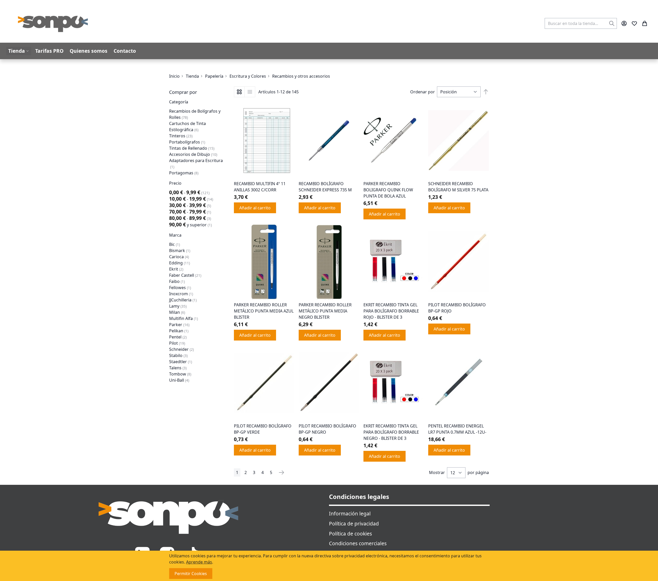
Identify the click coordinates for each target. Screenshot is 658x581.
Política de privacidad (354, 523)
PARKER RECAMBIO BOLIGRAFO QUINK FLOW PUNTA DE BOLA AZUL (388, 190)
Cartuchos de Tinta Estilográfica (187, 126)
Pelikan (178, 331)
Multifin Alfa (183, 318)
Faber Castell (185, 275)
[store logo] (53, 23)
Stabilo (178, 355)
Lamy (178, 306)
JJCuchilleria (183, 300)
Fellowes (180, 287)
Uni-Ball (179, 380)
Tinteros (181, 136)
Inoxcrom (181, 294)
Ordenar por (422, 92)
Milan (177, 312)
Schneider (181, 349)
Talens (178, 368)
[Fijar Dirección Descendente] (486, 92)
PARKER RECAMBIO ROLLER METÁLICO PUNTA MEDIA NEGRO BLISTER (325, 311)
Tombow (180, 374)
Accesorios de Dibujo (193, 154)
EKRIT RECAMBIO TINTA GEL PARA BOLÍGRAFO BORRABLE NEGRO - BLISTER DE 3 (391, 432)
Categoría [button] (178, 102)
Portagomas (183, 173)
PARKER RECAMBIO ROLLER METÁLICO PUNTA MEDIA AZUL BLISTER (264, 311)
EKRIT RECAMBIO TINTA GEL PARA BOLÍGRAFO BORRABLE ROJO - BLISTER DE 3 (391, 311)
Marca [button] (175, 235)
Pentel (178, 337)
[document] (329, 566)
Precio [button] (175, 183)
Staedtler (180, 361)
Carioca (179, 257)
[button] (197, 92)
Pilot (177, 343)
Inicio (174, 76)
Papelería (214, 76)
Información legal (350, 513)
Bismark (179, 250)
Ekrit (176, 269)
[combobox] (581, 23)
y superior (190, 225)
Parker (179, 324)
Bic (174, 244)
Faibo (177, 281)
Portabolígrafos (187, 142)
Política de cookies (350, 533)
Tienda (192, 76)
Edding (179, 263)
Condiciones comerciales (358, 543)
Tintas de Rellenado (191, 148)
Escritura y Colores (248, 76)
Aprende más (199, 562)
